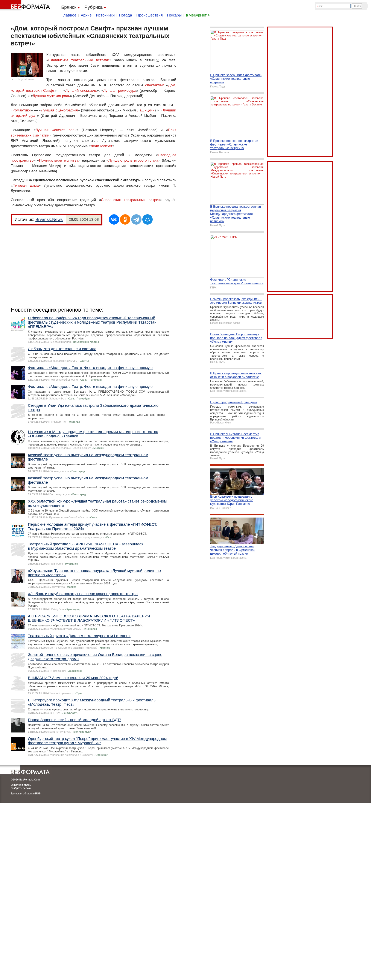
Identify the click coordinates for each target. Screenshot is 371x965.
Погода (125, 15)
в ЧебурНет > (198, 15)
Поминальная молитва (58, 160)
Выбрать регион (21, 788)
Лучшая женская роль (55, 130)
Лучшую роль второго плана (133, 160)
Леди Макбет (101, 146)
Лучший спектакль (81, 91)
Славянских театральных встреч (130, 200)
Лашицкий (146, 110)
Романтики (22, 110)
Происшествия (149, 15)
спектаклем (154, 85)
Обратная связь (21, 784)
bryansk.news (26, 79)
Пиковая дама (26, 185)
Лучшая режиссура (119, 91)
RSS (38, 793)
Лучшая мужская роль (51, 96)
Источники (105, 15)
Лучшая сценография (59, 110)
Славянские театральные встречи (78, 60)
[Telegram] (136, 219)
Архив (86, 15)
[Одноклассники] (125, 219)
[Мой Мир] (147, 219)
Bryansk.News (49, 219)
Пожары (174, 15)
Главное (68, 15)
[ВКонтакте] (114, 219)
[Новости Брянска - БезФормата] (26, 5)
